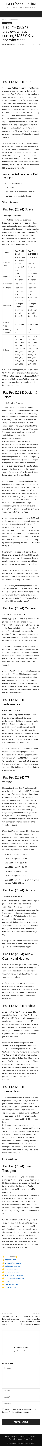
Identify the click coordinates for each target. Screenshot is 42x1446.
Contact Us (22, 1437)
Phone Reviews (14, 19)
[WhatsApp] (20, 49)
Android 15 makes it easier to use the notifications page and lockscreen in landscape (30, 1320)
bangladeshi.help (12, 1272)
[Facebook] (4, 49)
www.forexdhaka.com (14, 1275)
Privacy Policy (28, 1439)
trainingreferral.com (13, 1266)
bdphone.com (10, 1260)
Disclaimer (31, 1437)
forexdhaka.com (11, 1284)
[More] (26, 49)
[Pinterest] (15, 49)
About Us (14, 1437)
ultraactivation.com (13, 1263)
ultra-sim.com (10, 1281)
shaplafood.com (11, 1269)
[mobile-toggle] (4, 14)
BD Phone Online (9, 44)
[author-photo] (21, 1344)
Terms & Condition (15, 1439)
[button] (38, 14)
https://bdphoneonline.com (21, 1351)
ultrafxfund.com (11, 1287)
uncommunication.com (14, 1278)
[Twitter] (10, 49)
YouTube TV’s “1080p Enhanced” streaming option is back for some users (11, 1320)
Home (4, 19)
